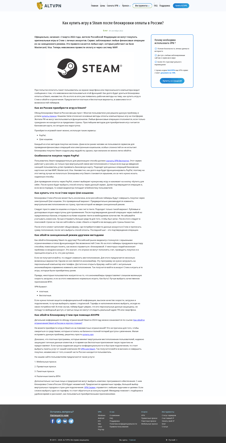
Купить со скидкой (172, 80)
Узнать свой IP (168, 421)
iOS (99, 421)
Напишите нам (59, 415)
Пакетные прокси (148, 421)
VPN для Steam (88, 348)
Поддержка (115, 421)
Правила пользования (119, 426)
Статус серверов (169, 415)
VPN (143, 415)
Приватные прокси (149, 418)
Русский (172, 440)
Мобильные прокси (149, 424)
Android (101, 418)
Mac (99, 424)
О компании (115, 415)
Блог (105, 30)
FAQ (111, 418)
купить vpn (88, 334)
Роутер (101, 429)
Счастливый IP (168, 418)
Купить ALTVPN (181, 5)
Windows (101, 415)
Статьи (165, 426)
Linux (100, 426)
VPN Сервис (90, 387)
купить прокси (49, 116)
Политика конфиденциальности (123, 424)
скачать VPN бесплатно (117, 160)
